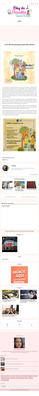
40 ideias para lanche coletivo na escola (11, 358)
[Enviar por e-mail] (9, 157)
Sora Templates (17, 389)
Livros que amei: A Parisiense (31, 189)
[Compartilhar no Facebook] (12, 157)
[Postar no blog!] (10, 157)
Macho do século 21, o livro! (7, 189)
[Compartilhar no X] (11, 157)
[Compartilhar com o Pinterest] (13, 157)
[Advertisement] (19, 35)
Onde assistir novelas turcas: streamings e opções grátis (14, 363)
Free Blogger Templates (25, 389)
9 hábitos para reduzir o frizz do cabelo (11, 368)
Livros (7, 159)
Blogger (32, 231)
